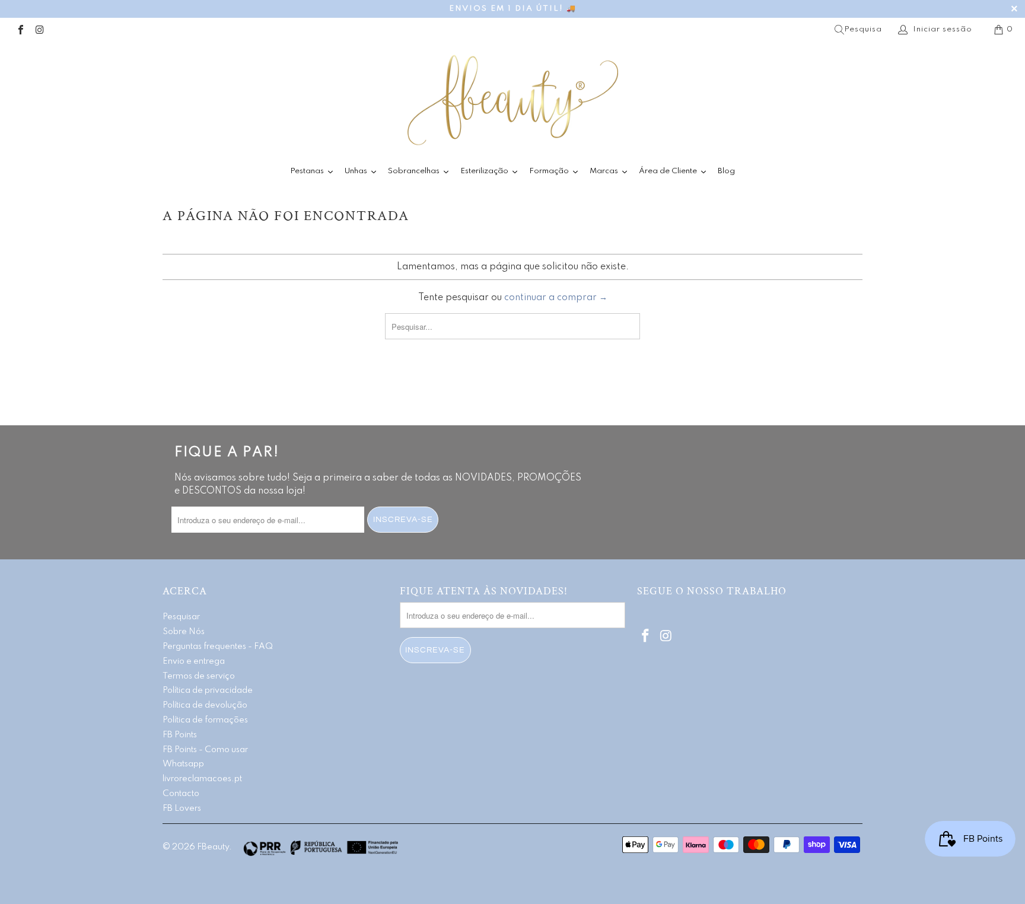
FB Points (180, 735)
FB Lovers (182, 808)
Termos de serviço (199, 676)
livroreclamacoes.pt (202, 779)
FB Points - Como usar (205, 750)
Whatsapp (183, 764)
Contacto (181, 794)
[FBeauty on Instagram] (39, 29)
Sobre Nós (184, 632)
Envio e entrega (194, 661)
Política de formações (205, 720)
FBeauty (213, 847)
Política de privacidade (208, 690)
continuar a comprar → (555, 298)
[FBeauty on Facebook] (20, 29)
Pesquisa (863, 29)
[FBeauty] (512, 100)
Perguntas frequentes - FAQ (218, 646)
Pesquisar (181, 617)
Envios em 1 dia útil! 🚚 (513, 8)
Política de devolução (205, 705)
